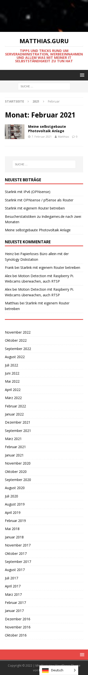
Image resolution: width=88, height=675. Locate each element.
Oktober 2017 (16, 553)
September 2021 (18, 430)
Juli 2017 (11, 578)
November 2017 (18, 545)
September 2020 (18, 479)
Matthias (63, 136)
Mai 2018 (12, 528)
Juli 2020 (11, 496)
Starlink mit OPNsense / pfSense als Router (39, 200)
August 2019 (15, 504)
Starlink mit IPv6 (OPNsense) (27, 191)
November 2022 (18, 332)
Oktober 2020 (16, 471)
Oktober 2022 (16, 340)
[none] (58, 670)
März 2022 (13, 397)
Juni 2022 (12, 373)
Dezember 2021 (17, 422)
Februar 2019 (15, 520)
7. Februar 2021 (42, 136)
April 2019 (13, 512)
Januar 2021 (14, 455)
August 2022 (15, 356)
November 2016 (18, 627)
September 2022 (18, 348)
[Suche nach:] (44, 86)
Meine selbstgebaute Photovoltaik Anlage (47, 128)
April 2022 (13, 389)
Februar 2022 (15, 406)
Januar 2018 (14, 537)
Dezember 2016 (17, 619)
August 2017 (15, 569)
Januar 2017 (14, 610)
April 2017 (13, 586)
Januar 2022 (14, 414)
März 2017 (13, 594)
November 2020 (18, 463)
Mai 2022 (12, 381)
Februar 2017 (15, 602)
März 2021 (13, 438)
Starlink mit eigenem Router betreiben (35, 208)
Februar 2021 (15, 446)
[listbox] (58, 670)
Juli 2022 (11, 365)
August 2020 (15, 487)
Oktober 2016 (16, 635)
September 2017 (18, 561)
